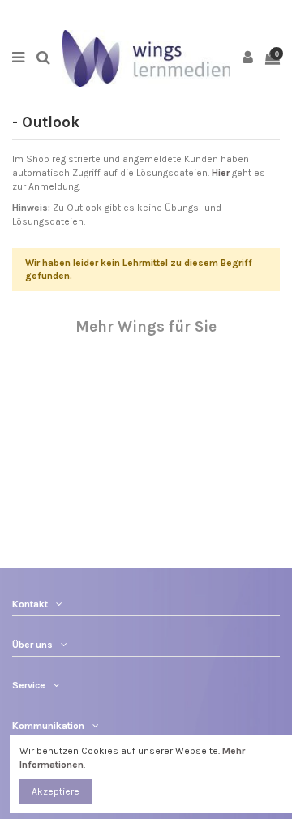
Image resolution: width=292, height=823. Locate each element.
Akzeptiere (55, 791)
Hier (221, 172)
